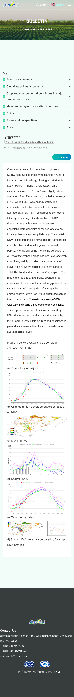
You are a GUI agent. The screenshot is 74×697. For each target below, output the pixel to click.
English (60, 4)
